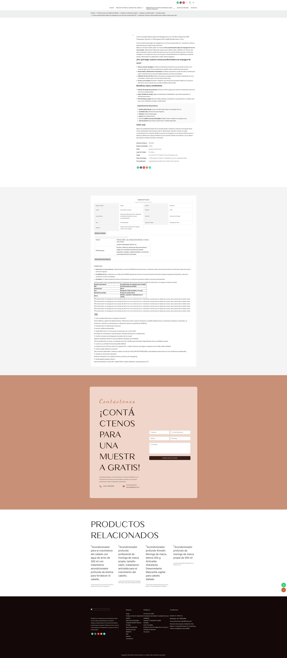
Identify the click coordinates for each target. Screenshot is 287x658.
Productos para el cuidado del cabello (107, 13)
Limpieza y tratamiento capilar (128, 13)
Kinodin (93, 13)
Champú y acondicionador (146, 13)
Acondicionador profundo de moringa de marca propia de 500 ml (183, 564)
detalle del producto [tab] (143, 200)
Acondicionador (160, 13)
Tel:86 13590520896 (108, 486)
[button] (196, 7)
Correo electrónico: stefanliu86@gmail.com (132, 486)
